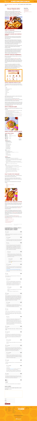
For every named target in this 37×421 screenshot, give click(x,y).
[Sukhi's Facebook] (27, 408)
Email (6, 400)
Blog (7, 4)
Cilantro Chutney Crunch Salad (26, 10)
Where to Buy (20, 1)
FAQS (13, 409)
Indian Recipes (10, 4)
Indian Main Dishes (15, 4)
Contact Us (28, 1)
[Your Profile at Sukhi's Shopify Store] (34, 1)
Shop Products (16, 1)
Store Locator (11, 368)
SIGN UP (21, 410)
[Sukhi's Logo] (7, 1)
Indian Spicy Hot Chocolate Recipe (8, 224)
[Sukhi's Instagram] (28, 408)
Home (5, 4)
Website (6, 402)
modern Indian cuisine (18, 12)
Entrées (6, 408)
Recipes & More (24, 1)
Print (20, 137)
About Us (12, 1)
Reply (21, 251)
